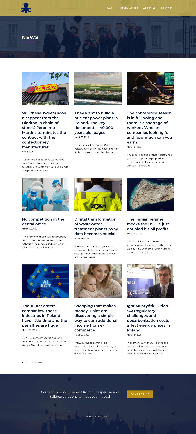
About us (149, 8)
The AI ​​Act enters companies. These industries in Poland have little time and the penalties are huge (44, 316)
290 (33, 362)
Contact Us (140, 394)
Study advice (129, 8)
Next (41, 362)
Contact (167, 8)
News (108, 8)
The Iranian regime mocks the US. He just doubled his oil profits (148, 224)
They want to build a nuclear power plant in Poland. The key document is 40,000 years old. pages (96, 123)
